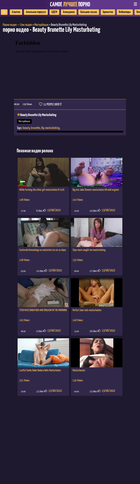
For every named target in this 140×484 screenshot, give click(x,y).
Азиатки (16, 12)
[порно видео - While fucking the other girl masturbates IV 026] (43, 172)
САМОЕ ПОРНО (70, 5)
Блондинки (69, 12)
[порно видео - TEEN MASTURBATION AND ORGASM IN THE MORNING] (43, 292)
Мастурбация (24, 121)
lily (42, 128)
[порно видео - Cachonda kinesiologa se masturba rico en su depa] (43, 232)
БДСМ (54, 12)
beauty (26, 128)
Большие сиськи (88, 12)
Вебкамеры (125, 12)
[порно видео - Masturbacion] (96, 352)
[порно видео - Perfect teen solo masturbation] (96, 292)
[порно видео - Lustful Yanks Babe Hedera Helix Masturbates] (43, 352)
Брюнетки (108, 12)
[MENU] (135, 4)
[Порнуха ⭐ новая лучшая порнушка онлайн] (4, 12)
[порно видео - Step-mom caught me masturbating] (96, 232)
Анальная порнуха (36, 12)
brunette (35, 128)
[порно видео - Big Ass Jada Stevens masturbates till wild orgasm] (96, 172)
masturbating (52, 128)
